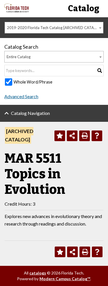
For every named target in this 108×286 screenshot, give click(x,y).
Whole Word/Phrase (33, 81)
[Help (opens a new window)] (97, 135)
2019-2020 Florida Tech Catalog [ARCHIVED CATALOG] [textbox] (55, 27)
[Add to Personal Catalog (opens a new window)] (59, 135)
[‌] (16, 10)
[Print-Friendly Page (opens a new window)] (84, 135)
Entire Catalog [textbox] (19, 56)
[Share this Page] (72, 135)
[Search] (100, 70)
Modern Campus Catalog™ (64, 278)
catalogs (37, 272)
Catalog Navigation (30, 113)
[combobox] (54, 27)
